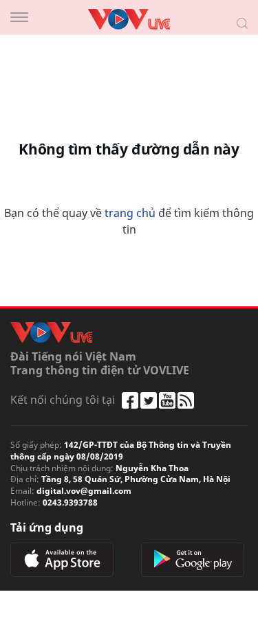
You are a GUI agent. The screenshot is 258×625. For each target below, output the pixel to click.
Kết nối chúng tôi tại (62, 399)
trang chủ (130, 212)
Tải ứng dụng (46, 527)
